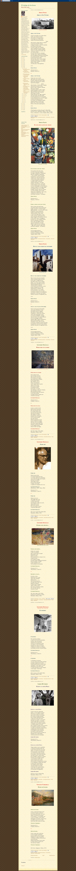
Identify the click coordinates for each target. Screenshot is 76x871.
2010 (23, 109)
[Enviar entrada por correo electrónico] (48, 236)
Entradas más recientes (34, 855)
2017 (23, 67)
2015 (23, 104)
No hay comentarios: (44, 236)
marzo (24, 101)
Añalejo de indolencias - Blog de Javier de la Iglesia (25, 125)
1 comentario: (43, 598)
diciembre (24, 68)
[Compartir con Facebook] (35, 116)
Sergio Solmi (52, 238)
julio (23, 97)
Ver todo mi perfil (23, 54)
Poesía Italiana (35, 238)
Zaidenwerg (22, 134)
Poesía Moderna (48, 238)
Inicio (43, 855)
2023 (23, 60)
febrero (24, 102)
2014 (23, 105)
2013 (23, 106)
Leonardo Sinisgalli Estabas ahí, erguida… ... (26, 81)
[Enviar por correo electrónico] (31, 116)
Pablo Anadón (24, 16)
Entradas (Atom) (37, 857)
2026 (23, 57)
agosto (24, 96)
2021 (23, 62)
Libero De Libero (36, 779)
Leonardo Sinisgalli (36, 436)
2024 (23, 59)
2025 (23, 58)
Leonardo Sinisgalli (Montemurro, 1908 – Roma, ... (26, 84)
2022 (23, 61)
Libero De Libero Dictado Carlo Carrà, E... (26, 92)
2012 (23, 107)
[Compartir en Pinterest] (36, 116)
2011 (23, 108)
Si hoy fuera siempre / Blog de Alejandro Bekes (25, 133)
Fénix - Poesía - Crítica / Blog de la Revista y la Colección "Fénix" (25, 130)
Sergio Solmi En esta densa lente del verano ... (26, 72)
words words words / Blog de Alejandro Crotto (25, 136)
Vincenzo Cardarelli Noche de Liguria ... (26, 88)
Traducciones (32, 117)
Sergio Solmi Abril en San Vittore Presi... (26, 70)
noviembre (24, 93)
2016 (23, 103)
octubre (24, 94)
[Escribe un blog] (32, 116)
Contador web (22, 865)
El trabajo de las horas (28, 5)
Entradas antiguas (52, 855)
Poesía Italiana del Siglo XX (41, 238)
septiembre (24, 95)
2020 (23, 63)
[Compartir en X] (34, 116)
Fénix (22, 128)
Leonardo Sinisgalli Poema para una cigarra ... (25, 76)
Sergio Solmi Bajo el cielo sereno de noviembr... (26, 74)
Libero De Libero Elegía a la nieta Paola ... (26, 86)
